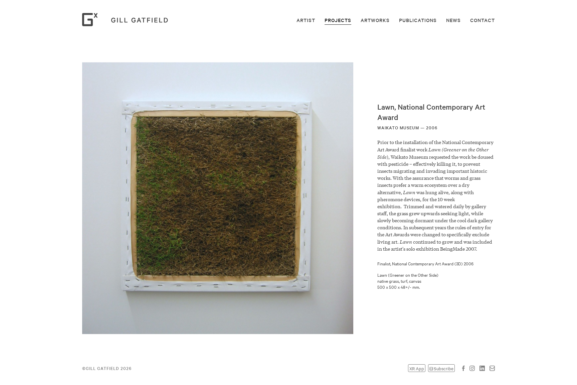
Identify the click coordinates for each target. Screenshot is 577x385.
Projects (338, 20)
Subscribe (443, 368)
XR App (416, 368)
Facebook (463, 368)
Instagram (472, 368)
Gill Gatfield (127, 19)
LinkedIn (482, 368)
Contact (482, 20)
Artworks (375, 20)
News (453, 20)
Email (492, 368)
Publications (418, 20)
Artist (306, 20)
